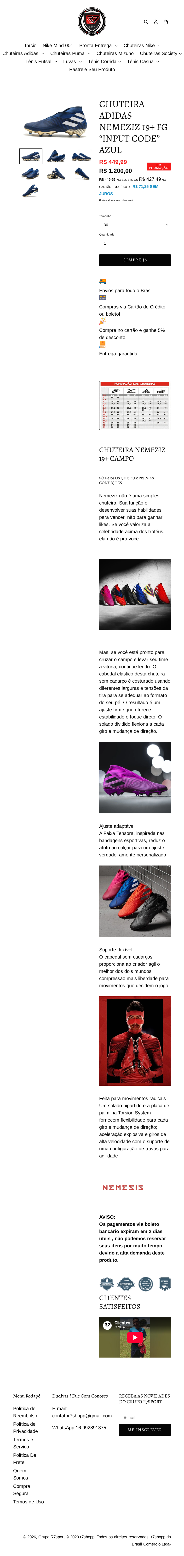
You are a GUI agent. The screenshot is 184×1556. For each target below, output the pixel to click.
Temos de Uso (28, 1501)
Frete (102, 200)
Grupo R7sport (52, 1537)
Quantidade (107, 234)
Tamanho (105, 216)
